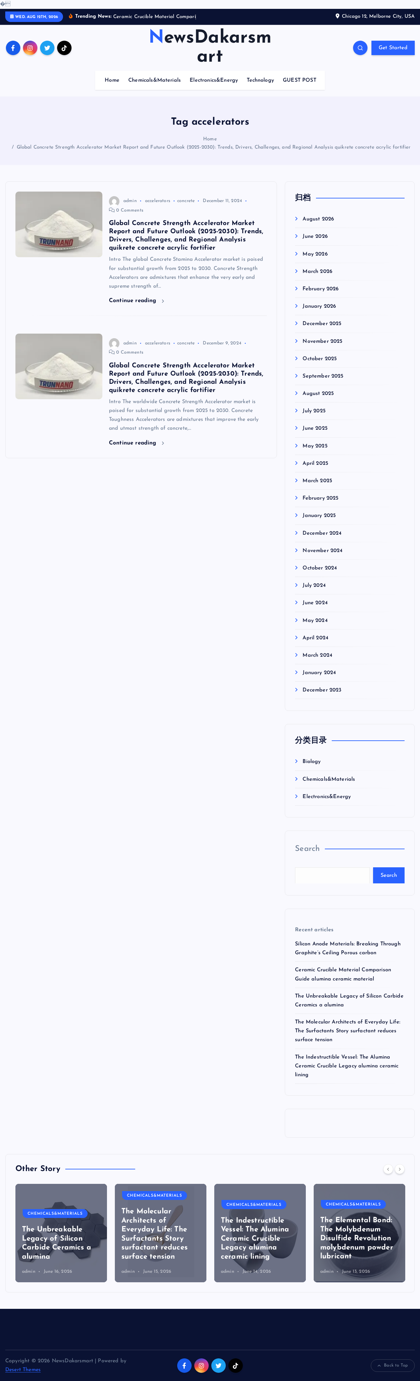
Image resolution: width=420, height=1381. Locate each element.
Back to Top (396, 1365)
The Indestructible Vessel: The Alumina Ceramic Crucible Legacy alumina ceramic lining (346, 1065)
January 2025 (319, 515)
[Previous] (388, 1169)
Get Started (393, 48)
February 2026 (321, 288)
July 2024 (314, 585)
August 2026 (318, 219)
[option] (61, 1233)
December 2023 (322, 690)
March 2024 (317, 655)
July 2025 (314, 411)
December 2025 (322, 323)
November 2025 (322, 341)
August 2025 (318, 393)
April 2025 (315, 463)
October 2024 (320, 567)
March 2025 (317, 481)
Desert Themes (23, 1369)
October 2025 (320, 358)
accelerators (157, 200)
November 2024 (323, 550)
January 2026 (319, 306)
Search (307, 849)
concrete (186, 200)
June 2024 (315, 603)
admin (130, 200)
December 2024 (322, 533)
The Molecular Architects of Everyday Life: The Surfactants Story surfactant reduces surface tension (347, 1031)
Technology (260, 80)
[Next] (400, 1169)
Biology (312, 761)
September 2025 (323, 376)
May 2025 (315, 445)
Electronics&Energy (214, 80)
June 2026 (315, 236)
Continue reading (133, 300)
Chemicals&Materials (154, 80)
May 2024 (315, 620)
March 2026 (317, 271)
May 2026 (315, 254)
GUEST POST (299, 80)
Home (112, 80)
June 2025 (315, 428)
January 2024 (319, 672)
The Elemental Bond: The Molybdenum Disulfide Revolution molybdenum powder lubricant (356, 1238)
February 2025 (320, 498)
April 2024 (315, 637)
